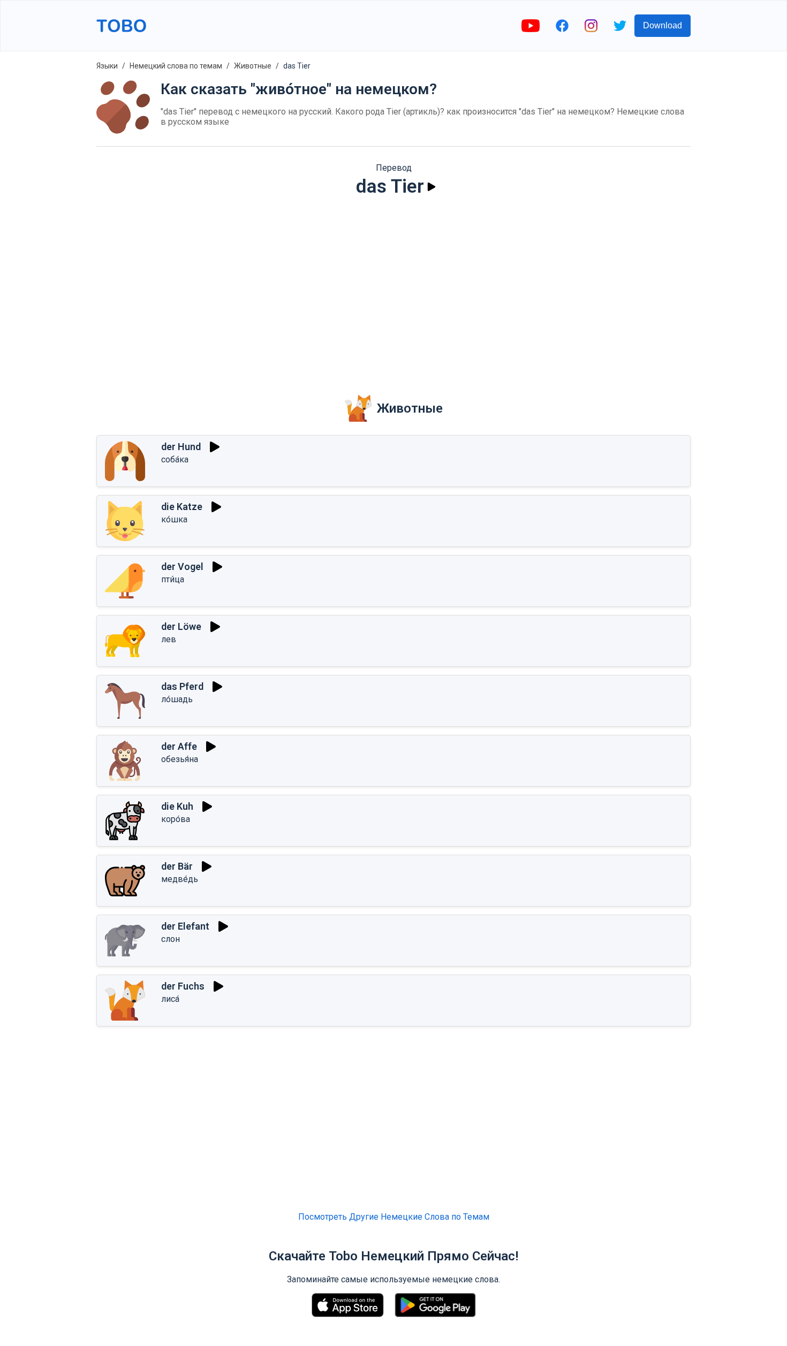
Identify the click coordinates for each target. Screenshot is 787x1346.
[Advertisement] (393, 288)
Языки (107, 66)
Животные (252, 66)
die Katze (181, 506)
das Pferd (182, 686)
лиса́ (170, 999)
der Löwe (181, 626)
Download (662, 25)
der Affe (179, 746)
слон (170, 939)
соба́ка (174, 459)
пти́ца (172, 579)
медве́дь (179, 879)
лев (168, 639)
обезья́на (179, 759)
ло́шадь (177, 699)
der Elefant (185, 926)
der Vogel (182, 566)
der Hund (181, 446)
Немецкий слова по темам (176, 66)
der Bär (177, 866)
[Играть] (431, 187)
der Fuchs (183, 986)
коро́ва (175, 819)
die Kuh (177, 806)
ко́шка (174, 519)
